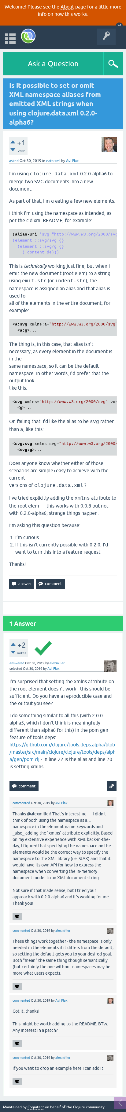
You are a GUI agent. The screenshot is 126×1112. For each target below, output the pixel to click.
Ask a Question (53, 64)
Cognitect (36, 1107)
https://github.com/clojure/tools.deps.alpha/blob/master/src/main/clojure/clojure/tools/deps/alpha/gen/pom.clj (62, 752)
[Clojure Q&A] (28, 36)
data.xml (53, 161)
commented (21, 803)
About (67, 6)
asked (14, 161)
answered (16, 663)
